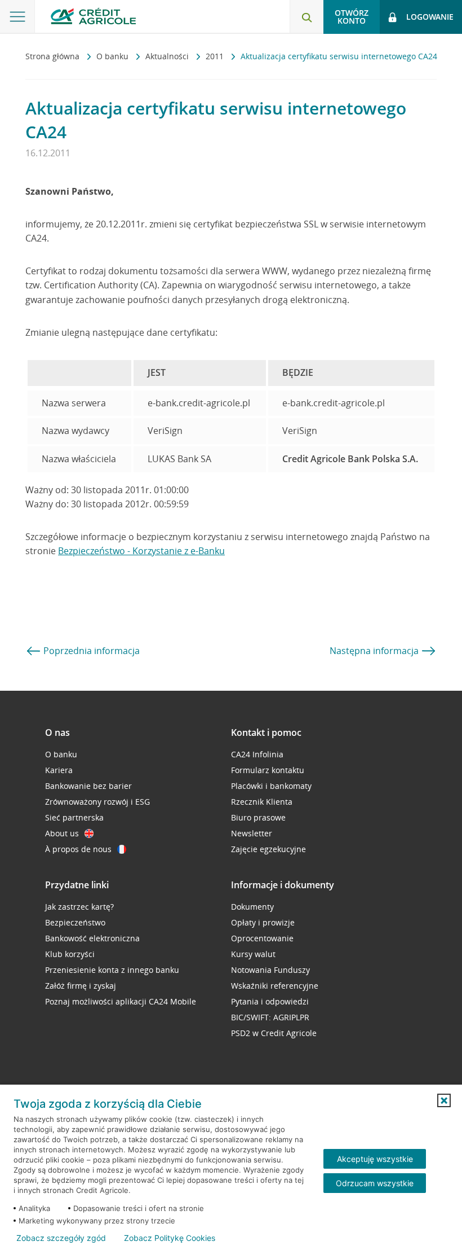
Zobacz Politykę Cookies (169, 1238)
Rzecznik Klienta (261, 801)
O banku (113, 56)
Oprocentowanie (262, 938)
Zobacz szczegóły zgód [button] (61, 1238)
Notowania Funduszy (270, 969)
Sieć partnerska (74, 817)
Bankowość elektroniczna (92, 938)
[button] (443, 1100)
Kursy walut (253, 954)
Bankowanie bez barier (88, 785)
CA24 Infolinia (257, 754)
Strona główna (53, 56)
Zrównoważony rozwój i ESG (97, 801)
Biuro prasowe (258, 817)
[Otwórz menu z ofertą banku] (17, 17)
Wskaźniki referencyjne (274, 985)
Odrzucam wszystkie (375, 1183)
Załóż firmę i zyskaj (80, 985)
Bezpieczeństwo (75, 922)
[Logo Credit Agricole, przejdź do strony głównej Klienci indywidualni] (93, 16)
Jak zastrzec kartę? (79, 906)
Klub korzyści (70, 954)
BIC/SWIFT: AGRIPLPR (270, 1017)
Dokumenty (252, 906)
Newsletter (251, 833)
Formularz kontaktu (267, 770)
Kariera (59, 770)
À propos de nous (78, 849)
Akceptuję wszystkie (375, 1159)
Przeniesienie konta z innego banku (112, 969)
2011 (216, 56)
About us (62, 833)
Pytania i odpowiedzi (270, 1001)
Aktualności (168, 56)
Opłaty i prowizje (263, 922)
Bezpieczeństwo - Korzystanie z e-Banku (141, 551)
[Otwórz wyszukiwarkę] (306, 17)
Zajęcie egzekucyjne (268, 849)
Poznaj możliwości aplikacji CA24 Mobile (120, 1001)
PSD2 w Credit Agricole (274, 1033)
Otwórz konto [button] (351, 16)
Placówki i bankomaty (271, 785)
